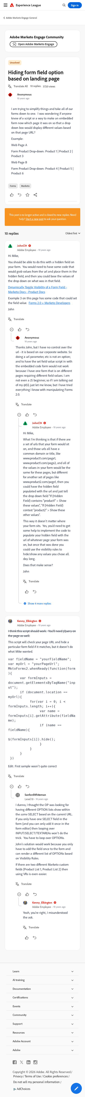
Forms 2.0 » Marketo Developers (49, 303)
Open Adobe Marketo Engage (36, 44)
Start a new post (34, 219)
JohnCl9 (22, 245)
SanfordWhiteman (35, 794)
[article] (42, 288)
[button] (21, 86)
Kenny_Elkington (27, 621)
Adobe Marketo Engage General (21, 17)
